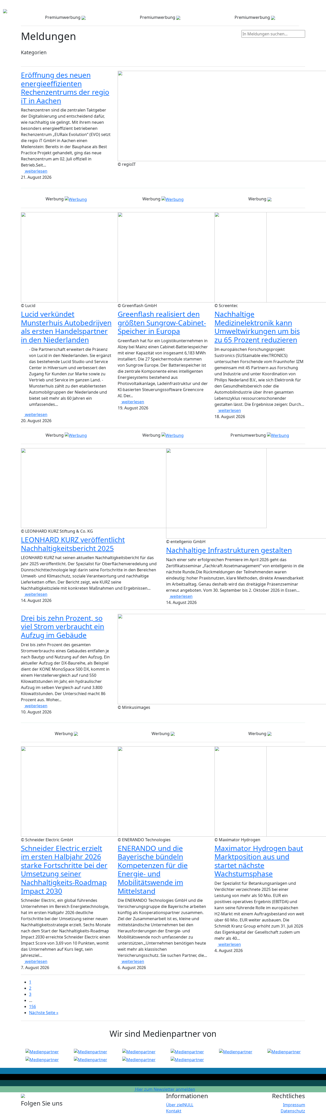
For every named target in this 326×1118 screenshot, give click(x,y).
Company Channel (152, 7)
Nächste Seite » (43, 1012)
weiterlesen (35, 171)
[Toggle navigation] (11, 11)
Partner (273, 7)
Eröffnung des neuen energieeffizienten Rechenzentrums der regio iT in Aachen (65, 87)
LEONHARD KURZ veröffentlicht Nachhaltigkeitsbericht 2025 (73, 544)
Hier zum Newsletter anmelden (164, 1089)
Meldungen (222, 7)
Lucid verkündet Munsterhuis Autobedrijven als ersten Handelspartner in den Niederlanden (66, 326)
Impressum (294, 1105)
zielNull (291, 7)
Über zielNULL (179, 1105)
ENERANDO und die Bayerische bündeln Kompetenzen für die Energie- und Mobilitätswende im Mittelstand (153, 869)
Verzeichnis (120, 7)
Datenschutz (293, 1111)
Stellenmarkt (249, 7)
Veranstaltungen (190, 7)
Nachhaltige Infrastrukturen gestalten (229, 550)
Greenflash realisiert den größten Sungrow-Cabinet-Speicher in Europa (162, 322)
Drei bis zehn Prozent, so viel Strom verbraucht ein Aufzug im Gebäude (62, 626)
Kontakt (310, 7)
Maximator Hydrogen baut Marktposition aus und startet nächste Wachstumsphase (258, 861)
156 (32, 1006)
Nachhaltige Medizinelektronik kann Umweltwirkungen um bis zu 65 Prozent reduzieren (257, 326)
